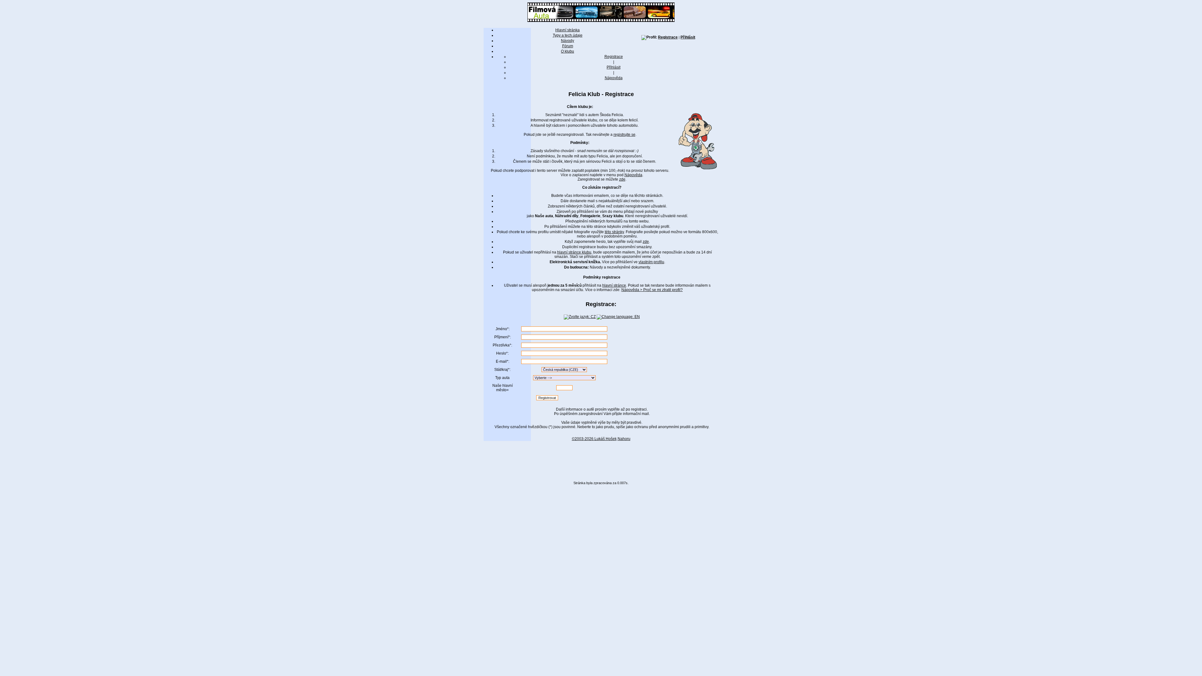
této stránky (614, 232)
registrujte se (624, 134)
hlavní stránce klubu (574, 252)
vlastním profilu (651, 262)
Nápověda (614, 78)
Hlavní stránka (567, 30)
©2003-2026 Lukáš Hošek (594, 439)
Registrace (668, 37)
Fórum (567, 46)
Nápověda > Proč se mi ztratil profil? (652, 290)
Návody (567, 40)
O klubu (567, 51)
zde (622, 179)
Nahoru (624, 439)
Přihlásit (688, 37)
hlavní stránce (614, 285)
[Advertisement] (601, 459)
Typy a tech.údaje (568, 35)
